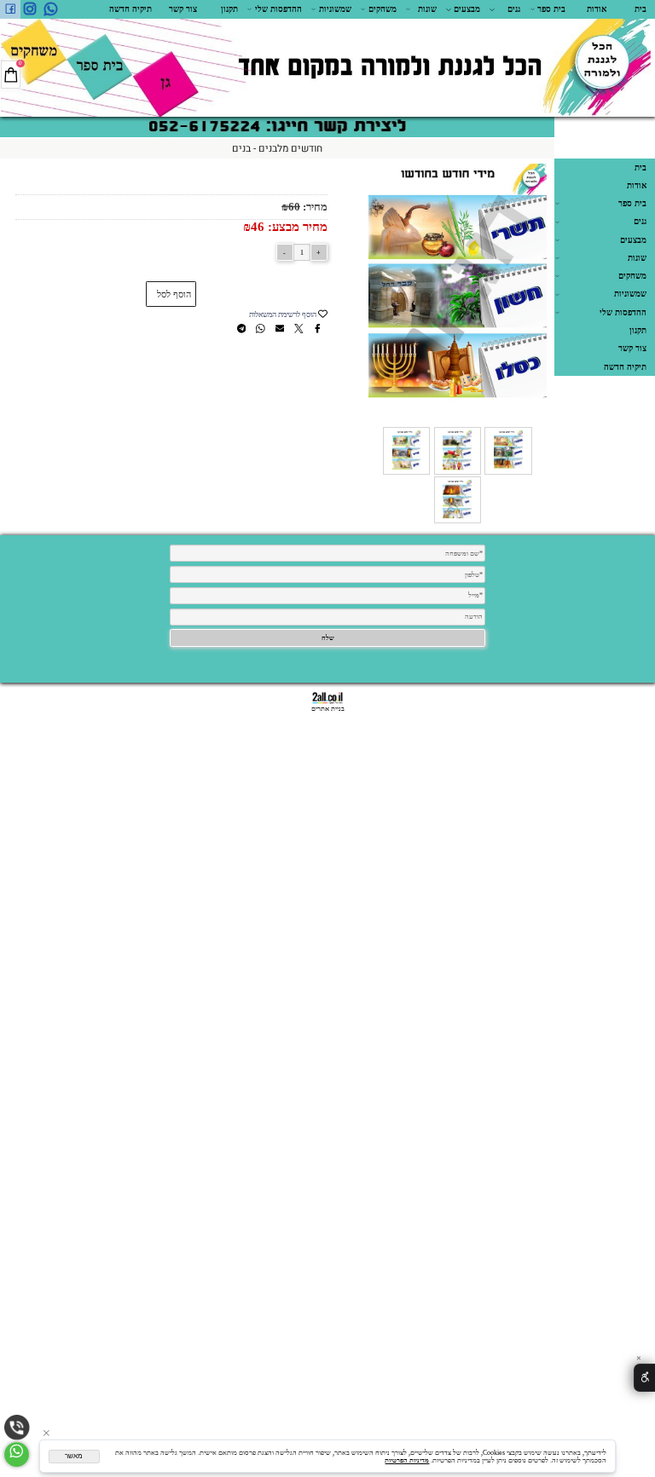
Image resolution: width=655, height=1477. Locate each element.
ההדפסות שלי (278, 9)
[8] (406, 472)
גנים (513, 9)
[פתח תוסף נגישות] (644, 1378)
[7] (457, 472)
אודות (596, 9)
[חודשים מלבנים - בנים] (508, 472)
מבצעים (467, 9)
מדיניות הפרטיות (407, 1460)
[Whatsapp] (50, 9)
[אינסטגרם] (30, 9)
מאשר (74, 1456)
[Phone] (17, 1427)
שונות (427, 9)
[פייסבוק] (10, 9)
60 (294, 206)
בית (640, 9)
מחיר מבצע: (296, 227)
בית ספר (551, 9)
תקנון (229, 9)
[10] (457, 521)
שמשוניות (335, 9)
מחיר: (314, 206)
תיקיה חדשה (130, 9)
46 (257, 227)
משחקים (382, 9)
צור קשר (183, 9)
